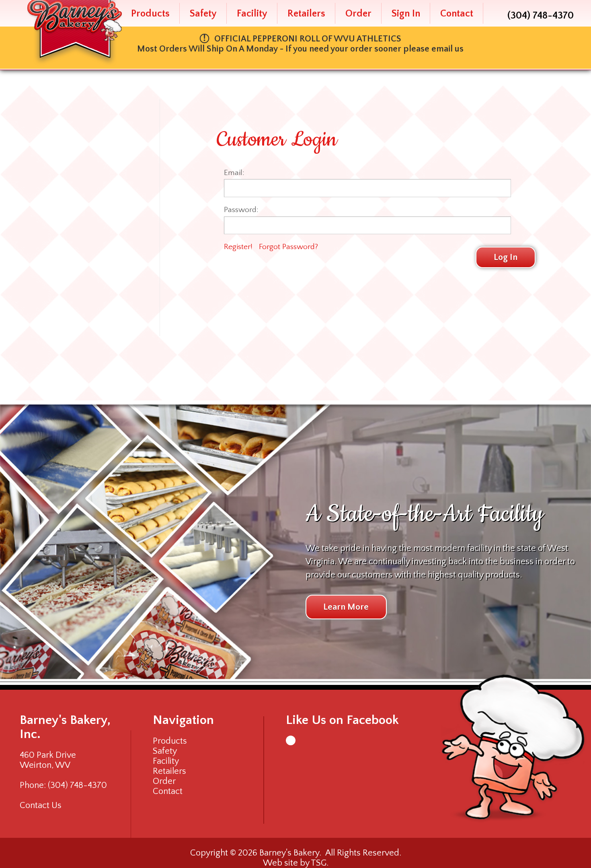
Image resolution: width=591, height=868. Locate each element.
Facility (252, 13)
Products (150, 13)
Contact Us (41, 805)
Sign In (406, 13)
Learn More (346, 607)
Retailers (306, 13)
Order (358, 13)
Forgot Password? (288, 246)
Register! (238, 246)
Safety (203, 13)
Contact (456, 13)
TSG (318, 863)
